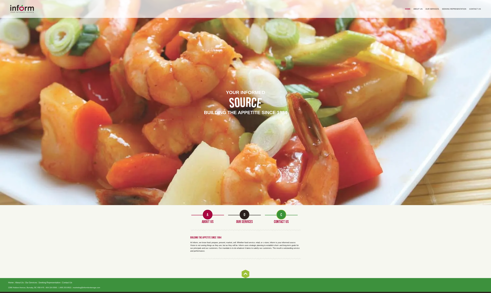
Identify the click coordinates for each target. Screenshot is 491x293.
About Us (417, 9)
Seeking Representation (454, 9)
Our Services (432, 9)
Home (407, 9)
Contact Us (475, 9)
